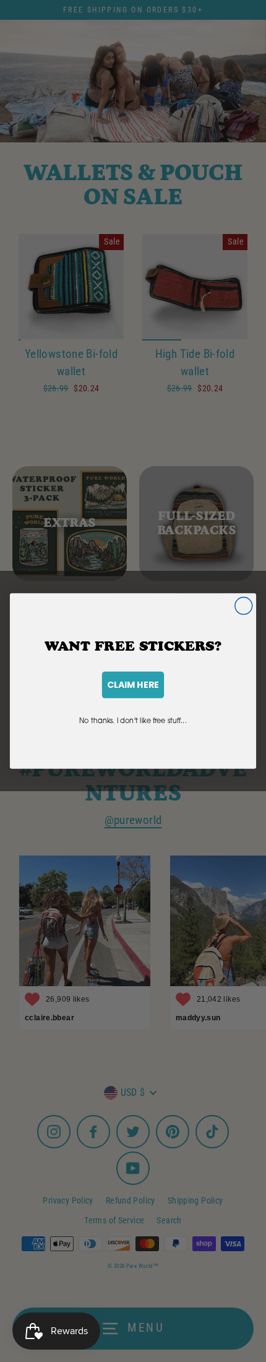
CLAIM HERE (133, 685)
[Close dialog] (243, 606)
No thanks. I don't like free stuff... (133, 720)
